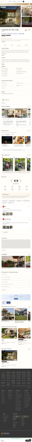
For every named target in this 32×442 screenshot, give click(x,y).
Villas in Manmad (29, 380)
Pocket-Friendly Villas (18, 404)
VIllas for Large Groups (27, 398)
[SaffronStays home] (3, 1)
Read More (3, 41)
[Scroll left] (28, 107)
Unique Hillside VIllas (18, 408)
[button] (7, 141)
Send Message (8, 302)
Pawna (23, 424)
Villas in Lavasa (3, 380)
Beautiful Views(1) (11, 202)
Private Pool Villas (18, 401)
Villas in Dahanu (8, 375)
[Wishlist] (29, 1)
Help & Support (5, 420)
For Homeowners (10, 395)
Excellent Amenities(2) (12, 200)
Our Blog (3, 398)
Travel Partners (10, 394)
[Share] (29, 7)
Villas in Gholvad (29, 375)
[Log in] (30, 1)
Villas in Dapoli (13, 375)
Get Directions (3, 250)
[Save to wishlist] (16, 329)
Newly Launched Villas (18, 394)
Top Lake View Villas (18, 407)
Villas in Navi (23, 383)
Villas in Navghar (19, 383)
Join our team (10, 398)
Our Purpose (3, 395)
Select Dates (28, 440)
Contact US (4, 421)
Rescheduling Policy (5, 417)
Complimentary (7, 134)
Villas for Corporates (27, 395)
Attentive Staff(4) (19, 200)
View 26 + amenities (4, 75)
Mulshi (23, 425)
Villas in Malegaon (18, 380)
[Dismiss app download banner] (31, 4)
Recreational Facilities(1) (26, 200)
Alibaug (23, 418)
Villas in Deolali (23, 375)
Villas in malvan (23, 380)
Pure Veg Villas (17, 398)
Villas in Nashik (13, 383)
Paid (12, 134)
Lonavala (23, 419)
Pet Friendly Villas (26, 404)
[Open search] (23, 1)
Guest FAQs (26, 407)
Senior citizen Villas (26, 401)
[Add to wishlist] (30, 7)
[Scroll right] (29, 107)
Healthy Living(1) (4, 202)
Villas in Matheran (3, 382)
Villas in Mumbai (24, 382)
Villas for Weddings (26, 394)
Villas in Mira (8, 382)
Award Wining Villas (18, 395)
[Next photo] (13, 113)
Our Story (3, 394)
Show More (28, 387)
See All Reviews (5, 232)
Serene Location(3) (4, 200)
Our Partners (3, 401)
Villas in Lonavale (8, 380)
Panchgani (23, 423)
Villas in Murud (3, 383)
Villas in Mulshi (13, 382)
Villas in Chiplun (3, 375)
